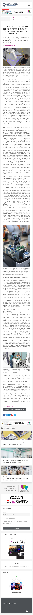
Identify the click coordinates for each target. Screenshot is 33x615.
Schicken (16, 528)
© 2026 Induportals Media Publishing (13, 605)
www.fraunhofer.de (9, 45)
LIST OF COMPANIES (8, 606)
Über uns (5, 603)
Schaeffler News (6, 458)
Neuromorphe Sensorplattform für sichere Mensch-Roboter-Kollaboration (16, 443)
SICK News (5, 476)
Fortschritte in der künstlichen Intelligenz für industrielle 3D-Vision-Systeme (16, 479)
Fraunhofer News (8, 24)
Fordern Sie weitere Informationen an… (15, 409)
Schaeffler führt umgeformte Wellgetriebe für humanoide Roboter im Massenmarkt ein (16, 461)
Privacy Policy (13, 603)
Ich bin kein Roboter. (9, 518)
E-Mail (4, 512)
